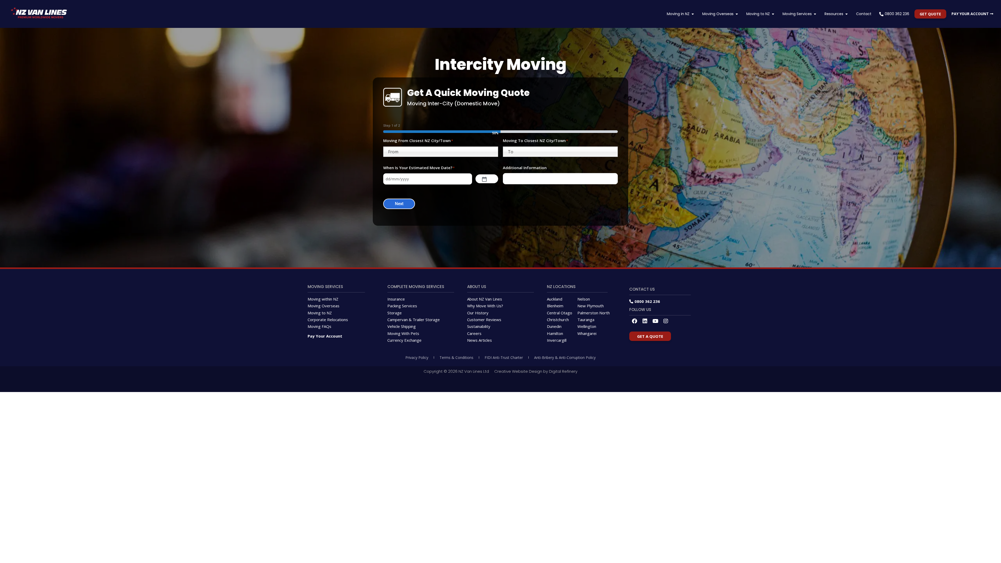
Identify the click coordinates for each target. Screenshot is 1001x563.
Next (399, 203)
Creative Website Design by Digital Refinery (535, 371)
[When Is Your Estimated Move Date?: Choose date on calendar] (486, 178)
